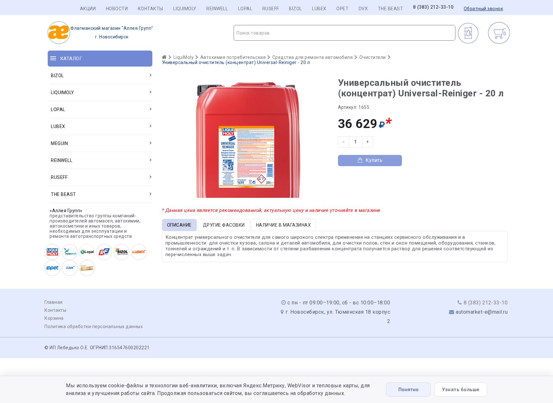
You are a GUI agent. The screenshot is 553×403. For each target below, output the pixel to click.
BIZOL (295, 8)
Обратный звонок (483, 8)
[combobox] (344, 33)
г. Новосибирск (111, 32)
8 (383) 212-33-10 (433, 7)
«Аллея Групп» (66, 210)
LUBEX (319, 8)
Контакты (150, 8)
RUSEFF (270, 8)
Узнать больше (461, 389)
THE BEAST (390, 8)
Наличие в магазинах (283, 225)
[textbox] (344, 33)
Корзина (54, 318)
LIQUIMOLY (184, 8)
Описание (179, 225)
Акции (88, 8)
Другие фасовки (224, 225)
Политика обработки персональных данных (93, 326)
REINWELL (217, 8)
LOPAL (245, 8)
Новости (117, 8)
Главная (53, 302)
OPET (342, 8)
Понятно (408, 389)
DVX (363, 8)
